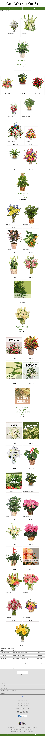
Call (7, 735)
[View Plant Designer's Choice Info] (14, 371)
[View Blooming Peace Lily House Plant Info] (22, 48)
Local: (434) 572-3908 (22, 706)
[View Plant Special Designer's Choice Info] (31, 430)
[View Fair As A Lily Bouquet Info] (31, 264)
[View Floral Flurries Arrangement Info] (22, 315)
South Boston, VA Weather (16, 729)
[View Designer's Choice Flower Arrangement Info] (31, 557)
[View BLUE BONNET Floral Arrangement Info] (14, 214)
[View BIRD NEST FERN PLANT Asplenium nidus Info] (14, 154)
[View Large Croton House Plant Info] (31, 345)
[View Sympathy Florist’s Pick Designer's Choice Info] (31, 371)
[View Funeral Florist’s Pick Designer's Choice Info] (14, 345)
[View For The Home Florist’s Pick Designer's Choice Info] (14, 430)
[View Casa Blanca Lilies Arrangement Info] (14, 456)
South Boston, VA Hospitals (30, 727)
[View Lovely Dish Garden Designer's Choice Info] (14, 481)
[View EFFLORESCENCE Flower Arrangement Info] (31, 582)
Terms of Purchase (23, 731)
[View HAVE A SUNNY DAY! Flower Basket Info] (31, 605)
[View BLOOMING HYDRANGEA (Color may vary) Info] (31, 506)
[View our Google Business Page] (22, 697)
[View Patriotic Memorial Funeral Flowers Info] (15, 131)
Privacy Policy (14, 731)
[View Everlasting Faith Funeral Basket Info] (29, 23)
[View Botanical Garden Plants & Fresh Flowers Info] (31, 239)
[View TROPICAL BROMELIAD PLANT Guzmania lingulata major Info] (14, 557)
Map (23, 735)
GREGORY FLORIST (22, 4)
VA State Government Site (28, 729)
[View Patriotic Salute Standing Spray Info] (14, 109)
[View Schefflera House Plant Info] (14, 506)
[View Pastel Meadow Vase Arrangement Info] (14, 531)
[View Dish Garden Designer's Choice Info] (22, 290)
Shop (12, 9)
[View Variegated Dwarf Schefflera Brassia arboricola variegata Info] (31, 479)
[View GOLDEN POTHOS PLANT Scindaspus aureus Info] (22, 182)
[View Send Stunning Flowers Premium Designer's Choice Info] (22, 396)
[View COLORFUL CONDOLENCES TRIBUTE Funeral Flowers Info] (31, 156)
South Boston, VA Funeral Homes (15, 727)
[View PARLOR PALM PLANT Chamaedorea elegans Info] (31, 214)
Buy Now (13, 36)
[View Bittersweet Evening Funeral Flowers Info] (7, 83)
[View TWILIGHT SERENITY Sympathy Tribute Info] (31, 134)
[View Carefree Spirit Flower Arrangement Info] (14, 582)
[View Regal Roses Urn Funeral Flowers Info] (38, 83)
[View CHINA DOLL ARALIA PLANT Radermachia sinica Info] (29, 103)
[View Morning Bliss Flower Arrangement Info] (22, 632)
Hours (38, 735)
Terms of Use (31, 731)
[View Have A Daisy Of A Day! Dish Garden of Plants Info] (22, 78)
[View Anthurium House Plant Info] (31, 456)
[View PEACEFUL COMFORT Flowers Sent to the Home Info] (14, 25)
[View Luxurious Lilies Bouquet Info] (14, 607)
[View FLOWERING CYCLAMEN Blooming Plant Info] (31, 531)
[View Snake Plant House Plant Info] (14, 264)
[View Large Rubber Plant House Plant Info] (14, 239)
